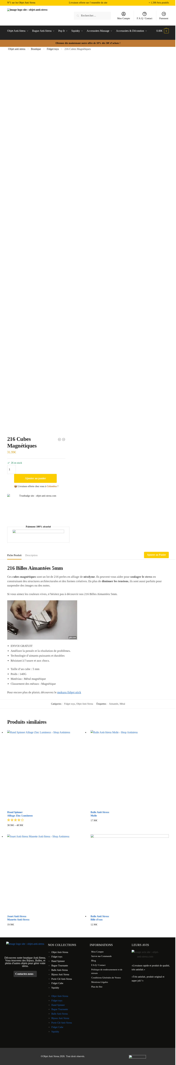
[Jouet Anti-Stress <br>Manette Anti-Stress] (46, 873)
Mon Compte (123, 18)
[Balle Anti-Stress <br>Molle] (130, 769)
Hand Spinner (58, 961)
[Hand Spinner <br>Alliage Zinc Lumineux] (46, 769)
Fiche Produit (14, 555)
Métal (122, 704)
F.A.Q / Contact (144, 18)
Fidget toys (53, 49)
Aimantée (113, 704)
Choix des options (46, 830)
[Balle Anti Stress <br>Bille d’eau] (130, 873)
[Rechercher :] (92, 15)
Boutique (36, 49)
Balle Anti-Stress (59, 970)
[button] (15, 820)
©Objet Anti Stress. (50, 1056)
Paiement (163, 18)
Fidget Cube (57, 983)
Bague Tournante (59, 965)
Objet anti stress (16, 49)
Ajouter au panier (35, 478)
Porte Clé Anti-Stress (61, 979)
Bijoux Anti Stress (60, 974)
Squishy (55, 987)
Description (31, 555)
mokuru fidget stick (69, 692)
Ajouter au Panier (156, 555)
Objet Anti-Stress (84, 704)
